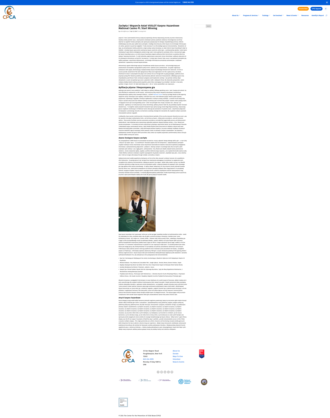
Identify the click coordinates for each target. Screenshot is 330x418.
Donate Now (303, 9)
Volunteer (176, 359)
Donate (175, 354)
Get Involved (277, 15)
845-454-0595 (148, 359)
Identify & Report (318, 15)
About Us (235, 15)
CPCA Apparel (316, 9)
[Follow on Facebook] (158, 372)
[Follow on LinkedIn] (165, 372)
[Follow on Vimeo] (171, 372)
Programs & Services (250, 15)
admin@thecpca (124, 31)
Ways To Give (178, 356)
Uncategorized (142, 31)
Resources (305, 15)
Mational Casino (157, 94)
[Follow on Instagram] (161, 372)
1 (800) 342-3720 (188, 2)
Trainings (265, 15)
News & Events (292, 15)
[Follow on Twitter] (168, 372)
